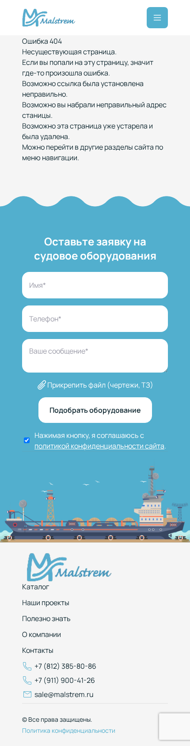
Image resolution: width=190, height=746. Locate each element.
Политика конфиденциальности (68, 730)
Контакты (37, 650)
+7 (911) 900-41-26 (64, 680)
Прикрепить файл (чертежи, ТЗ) (100, 385)
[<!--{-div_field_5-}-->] (48, 17)
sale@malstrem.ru (64, 694)
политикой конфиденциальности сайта (99, 446)
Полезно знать (46, 618)
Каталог (35, 587)
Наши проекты (45, 602)
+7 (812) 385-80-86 (65, 666)
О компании (41, 634)
